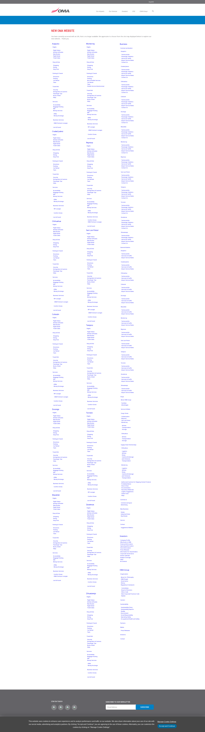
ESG (133, 11)
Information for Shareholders (129, 552)
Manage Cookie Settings (166, 722)
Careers (122, 600)
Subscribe (144, 707)
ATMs (55, 114)
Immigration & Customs (60, 91)
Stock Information (125, 548)
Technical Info (125, 54)
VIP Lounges (57, 209)
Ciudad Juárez (57, 131)
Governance (124, 581)
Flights (54, 47)
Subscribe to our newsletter (118, 702)
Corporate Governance (127, 553)
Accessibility (56, 105)
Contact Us (124, 62)
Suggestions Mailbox (127, 527)
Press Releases (124, 550)
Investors (125, 11)
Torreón (89, 413)
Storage (124, 429)
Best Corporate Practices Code (130, 594)
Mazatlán (56, 495)
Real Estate (124, 516)
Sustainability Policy (127, 607)
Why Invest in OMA (125, 542)
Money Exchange (59, 115)
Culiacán (55, 314)
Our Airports (100, 11)
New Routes (56, 54)
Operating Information (127, 546)
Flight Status (56, 50)
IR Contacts (123, 561)
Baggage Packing (58, 107)
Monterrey (90, 44)
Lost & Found (57, 127)
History (123, 583)
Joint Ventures (126, 459)
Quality (123, 611)
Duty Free (56, 69)
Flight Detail (56, 56)
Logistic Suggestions (127, 491)
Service (122, 520)
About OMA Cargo (126, 400)
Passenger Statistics (127, 56)
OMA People (124, 579)
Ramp (123, 455)
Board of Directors (126, 590)
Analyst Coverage (125, 557)
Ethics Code (124, 592)
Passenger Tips (57, 93)
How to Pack (125, 486)
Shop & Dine (56, 62)
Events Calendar (125, 555)
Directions (56, 76)
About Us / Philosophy (127, 577)
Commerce (123, 499)
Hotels (123, 512)
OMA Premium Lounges (61, 123)
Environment (124, 613)
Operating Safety (126, 617)
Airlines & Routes (58, 52)
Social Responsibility (127, 615)
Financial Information (126, 544)
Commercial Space (126, 503)
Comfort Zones (58, 213)
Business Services (58, 120)
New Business (124, 509)
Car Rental (56, 80)
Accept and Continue (167, 726)
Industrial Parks (125, 514)
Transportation (126, 427)
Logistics (124, 451)
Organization (124, 574)
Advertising (124, 505)
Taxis (54, 82)
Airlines (124, 425)
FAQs (54, 97)
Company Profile (125, 540)
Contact (122, 524)
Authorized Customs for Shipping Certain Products (136, 482)
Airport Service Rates (127, 60)
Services (55, 101)
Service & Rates (125, 409)
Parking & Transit (58, 73)
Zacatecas (90, 504)
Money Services (57, 110)
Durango (55, 409)
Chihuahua (56, 221)
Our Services (113, 11)
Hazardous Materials (127, 489)
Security (55, 89)
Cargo (122, 396)
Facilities (124, 403)
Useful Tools (125, 493)
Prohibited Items (126, 484)
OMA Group (143, 11)
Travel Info (56, 86)
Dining (55, 67)
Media (122, 627)
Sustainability (124, 604)
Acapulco (55, 44)
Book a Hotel (57, 95)
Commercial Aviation (126, 48)
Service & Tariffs (126, 58)
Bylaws (123, 596)
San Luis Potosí (92, 230)
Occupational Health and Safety (130, 619)
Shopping (56, 65)
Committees (125, 588)
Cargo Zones (124, 413)
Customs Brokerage (128, 457)
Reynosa (89, 142)
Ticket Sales (56, 58)
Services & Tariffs (126, 256)
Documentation (125, 488)
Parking (55, 78)
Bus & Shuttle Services (93, 80)
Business (123, 44)
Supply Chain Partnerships (128, 445)
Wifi (54, 108)
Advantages (124, 405)
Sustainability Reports (127, 609)
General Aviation (125, 247)
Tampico (89, 325)
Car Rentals (90, 179)
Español (151, 2)
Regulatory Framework (127, 585)
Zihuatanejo (91, 593)
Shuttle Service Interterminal (95, 86)
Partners (122, 623)
